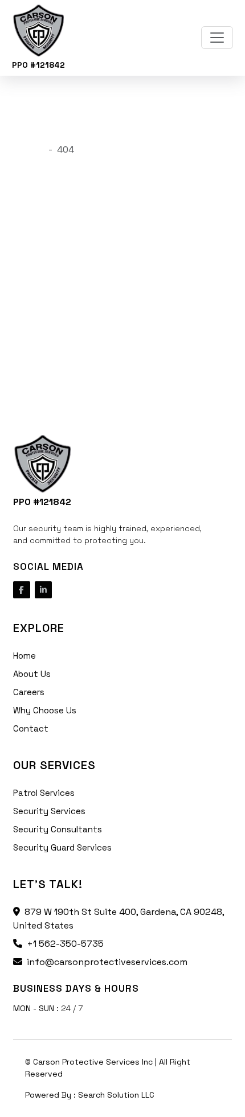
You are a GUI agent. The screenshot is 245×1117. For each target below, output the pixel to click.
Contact (30, 728)
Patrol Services (44, 792)
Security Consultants (57, 829)
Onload (28, 149)
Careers (28, 692)
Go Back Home (44, 341)
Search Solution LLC (116, 1095)
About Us (32, 673)
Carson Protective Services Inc (94, 1062)
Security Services (49, 811)
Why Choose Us (44, 710)
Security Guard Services (62, 847)
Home (24, 655)
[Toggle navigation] (217, 37)
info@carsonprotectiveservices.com (107, 962)
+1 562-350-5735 (65, 944)
